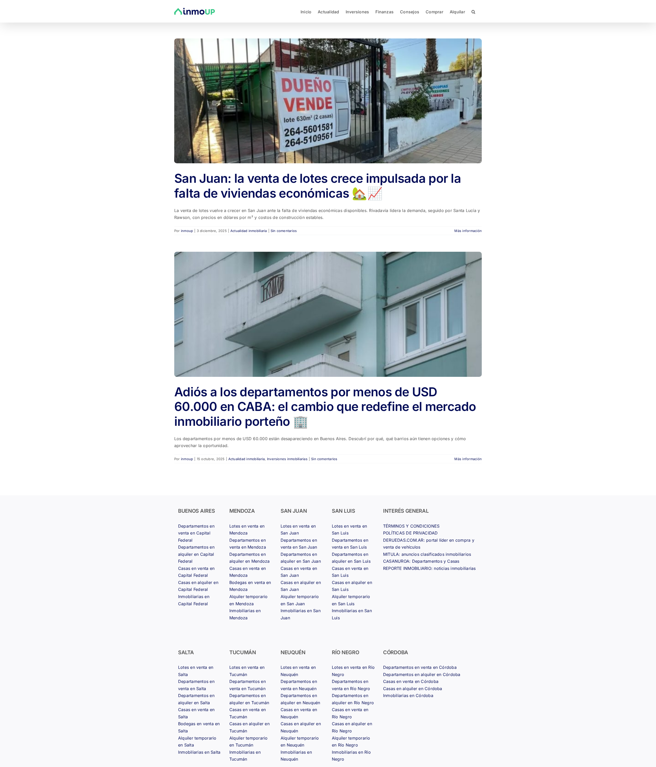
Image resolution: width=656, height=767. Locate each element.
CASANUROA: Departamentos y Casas (421, 561)
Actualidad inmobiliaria (248, 231)
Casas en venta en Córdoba (410, 681)
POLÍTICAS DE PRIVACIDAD (410, 533)
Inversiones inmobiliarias (287, 459)
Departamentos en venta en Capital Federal (196, 533)
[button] (473, 11)
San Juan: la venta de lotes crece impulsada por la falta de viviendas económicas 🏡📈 (317, 186)
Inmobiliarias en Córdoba (408, 695)
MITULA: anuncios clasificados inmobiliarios (427, 554)
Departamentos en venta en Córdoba (420, 667)
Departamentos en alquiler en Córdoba (421, 674)
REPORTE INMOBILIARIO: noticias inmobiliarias (429, 568)
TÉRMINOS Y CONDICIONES (411, 526)
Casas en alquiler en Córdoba (412, 688)
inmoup (187, 231)
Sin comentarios (284, 231)
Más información (468, 231)
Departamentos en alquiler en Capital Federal (196, 554)
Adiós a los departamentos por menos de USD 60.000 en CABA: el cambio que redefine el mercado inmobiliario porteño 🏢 (325, 406)
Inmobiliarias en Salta (199, 752)
